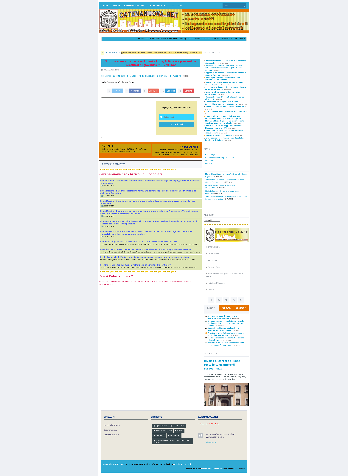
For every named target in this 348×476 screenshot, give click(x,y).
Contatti (208, 163)
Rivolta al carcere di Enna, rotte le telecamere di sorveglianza (154, 38)
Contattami (211, 442)
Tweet (117, 90)
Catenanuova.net (193, 468)
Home (105, 5)
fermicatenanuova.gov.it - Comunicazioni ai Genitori (171, 441)
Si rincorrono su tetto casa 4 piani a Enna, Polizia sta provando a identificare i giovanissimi (141, 75)
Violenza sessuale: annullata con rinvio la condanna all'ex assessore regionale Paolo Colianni (222, 38)
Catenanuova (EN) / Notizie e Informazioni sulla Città (149, 464)
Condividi (135, 90)
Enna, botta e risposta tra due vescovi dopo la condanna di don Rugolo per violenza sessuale (145, 249)
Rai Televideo (213, 254)
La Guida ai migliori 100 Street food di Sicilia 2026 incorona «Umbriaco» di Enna (138, 241)
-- (173, 5)
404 (180, 5)
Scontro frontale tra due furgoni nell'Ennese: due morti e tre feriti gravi (135, 265)
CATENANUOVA (214, 247)
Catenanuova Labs (134, 5)
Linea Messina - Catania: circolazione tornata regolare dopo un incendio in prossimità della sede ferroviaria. (147, 202)
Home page (210, 154)
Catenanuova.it (110, 430)
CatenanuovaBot (158, 5)
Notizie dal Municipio (216, 283)
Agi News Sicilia (214, 267)
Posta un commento (113, 164)
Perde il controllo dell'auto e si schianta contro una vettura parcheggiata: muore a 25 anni (144, 257)
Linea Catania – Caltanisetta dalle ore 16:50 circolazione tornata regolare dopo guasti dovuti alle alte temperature (150, 181)
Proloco (211, 289)
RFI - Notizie (212, 260)
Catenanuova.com (111, 435)
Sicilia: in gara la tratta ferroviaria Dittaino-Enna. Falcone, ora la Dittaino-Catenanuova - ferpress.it (125, 150)
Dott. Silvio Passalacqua (234, 468)
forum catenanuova (112, 425)
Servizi (116, 5)
